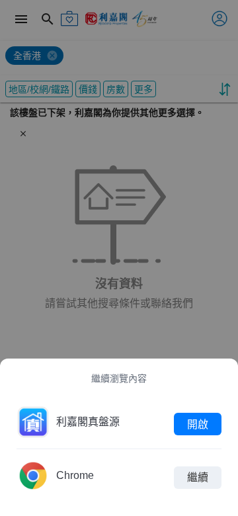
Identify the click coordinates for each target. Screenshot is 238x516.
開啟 (197, 423)
